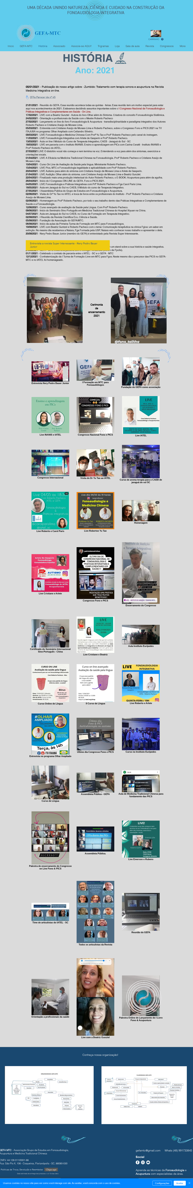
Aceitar (179, 1183)
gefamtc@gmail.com (148, 1150)
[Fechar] (189, 1183)
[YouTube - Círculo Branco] (148, 1162)
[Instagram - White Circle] (143, 1162)
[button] (155, 39)
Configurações (162, 1183)
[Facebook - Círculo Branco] (137, 1162)
